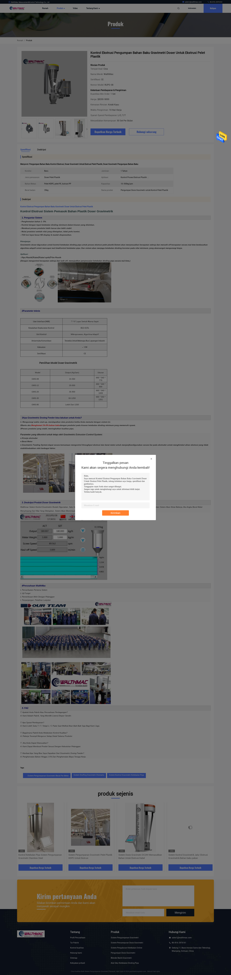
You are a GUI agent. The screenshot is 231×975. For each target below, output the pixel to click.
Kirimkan (115, 513)
